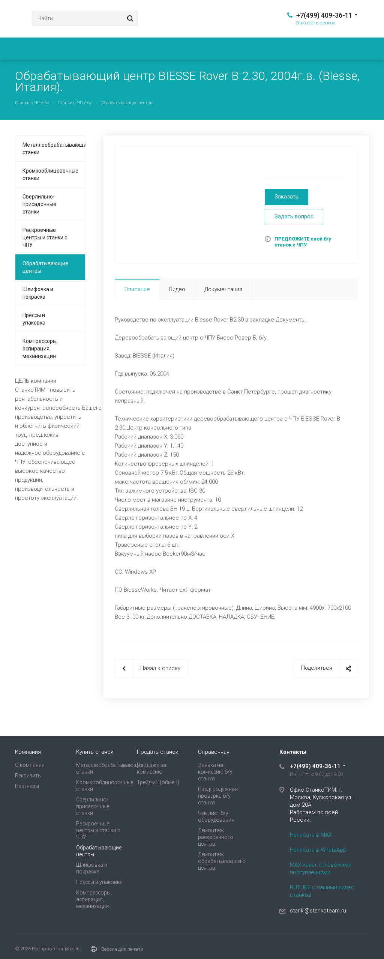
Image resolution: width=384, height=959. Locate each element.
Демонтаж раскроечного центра (215, 837)
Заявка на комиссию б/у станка (215, 772)
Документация (223, 289)
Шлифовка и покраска (37, 293)
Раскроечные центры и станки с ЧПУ (44, 237)
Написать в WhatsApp (318, 849)
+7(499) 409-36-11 (324, 15)
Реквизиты (28, 776)
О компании (30, 765)
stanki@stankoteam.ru (318, 910)
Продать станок (157, 752)
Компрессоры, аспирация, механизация (40, 348)
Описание (137, 289)
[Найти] (129, 18)
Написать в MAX (311, 834)
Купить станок (95, 752)
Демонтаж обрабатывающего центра (222, 861)
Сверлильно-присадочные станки (39, 204)
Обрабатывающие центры (45, 267)
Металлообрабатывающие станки (54, 148)
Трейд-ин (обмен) (158, 782)
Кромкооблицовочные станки (50, 174)
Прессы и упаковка (33, 319)
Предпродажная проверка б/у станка (218, 796)
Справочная (214, 752)
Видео (177, 289)
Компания (28, 752)
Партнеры (27, 786)
